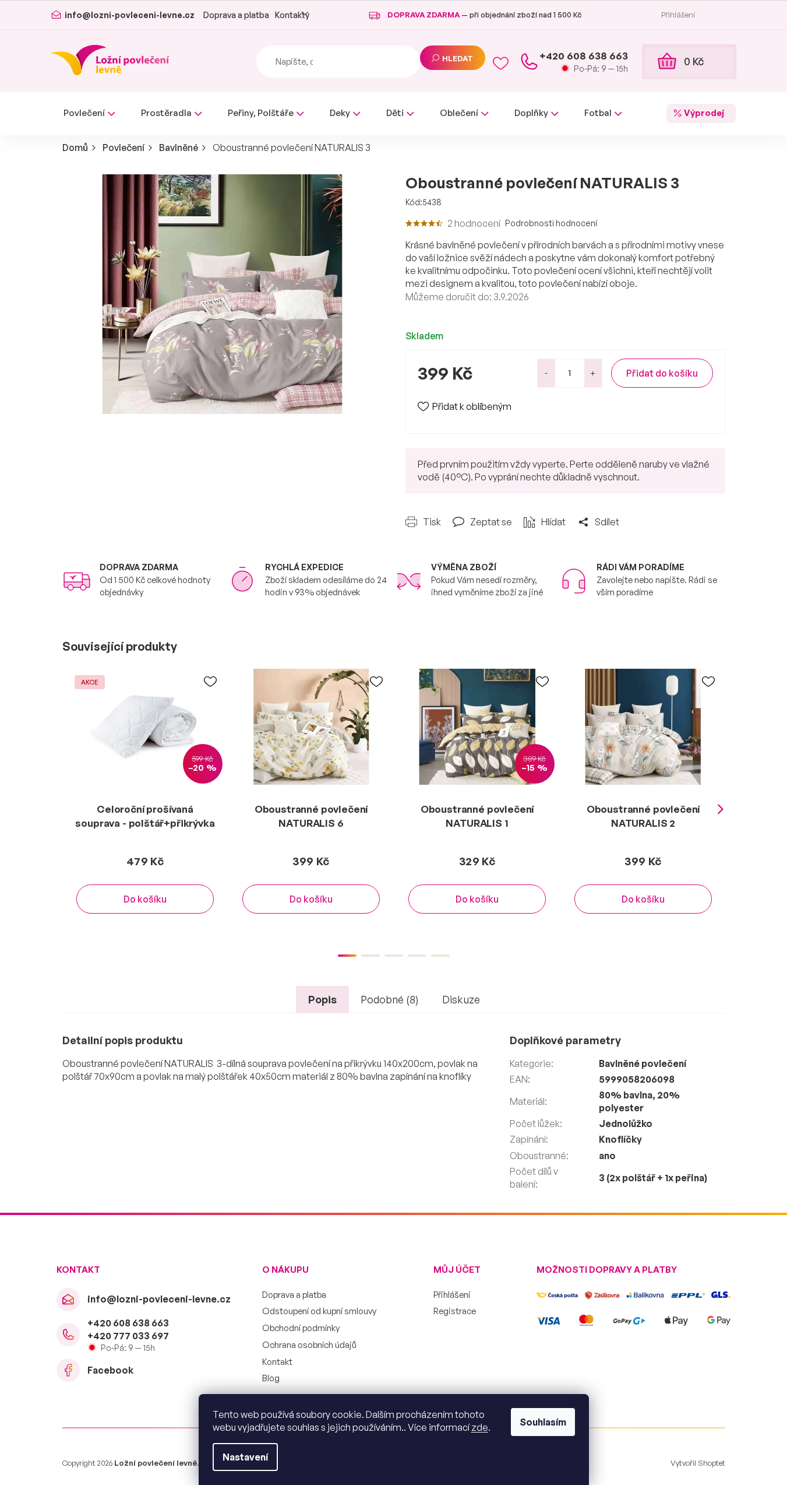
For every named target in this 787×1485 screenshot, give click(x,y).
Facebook (110, 1370)
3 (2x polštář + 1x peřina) (653, 1178)
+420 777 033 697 (128, 1336)
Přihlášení (451, 1294)
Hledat (458, 58)
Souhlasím (543, 1422)
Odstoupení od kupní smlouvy (319, 1311)
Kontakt (277, 1361)
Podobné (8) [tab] (390, 999)
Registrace (454, 1311)
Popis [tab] (322, 999)
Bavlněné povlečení (642, 1063)
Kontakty (292, 15)
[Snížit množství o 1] (546, 373)
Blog (271, 1378)
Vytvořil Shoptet (697, 1463)
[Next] (720, 809)
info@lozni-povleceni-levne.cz (159, 1299)
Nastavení (245, 1457)
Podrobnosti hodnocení (551, 223)
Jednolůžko (625, 1123)
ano (607, 1155)
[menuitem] (89, 113)
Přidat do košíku (662, 373)
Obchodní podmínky (301, 1327)
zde (479, 1427)
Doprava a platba (236, 15)
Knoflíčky (620, 1139)
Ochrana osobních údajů (309, 1344)
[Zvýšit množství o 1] (593, 373)
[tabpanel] (145, 803)
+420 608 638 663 (128, 1323)
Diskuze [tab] (461, 999)
